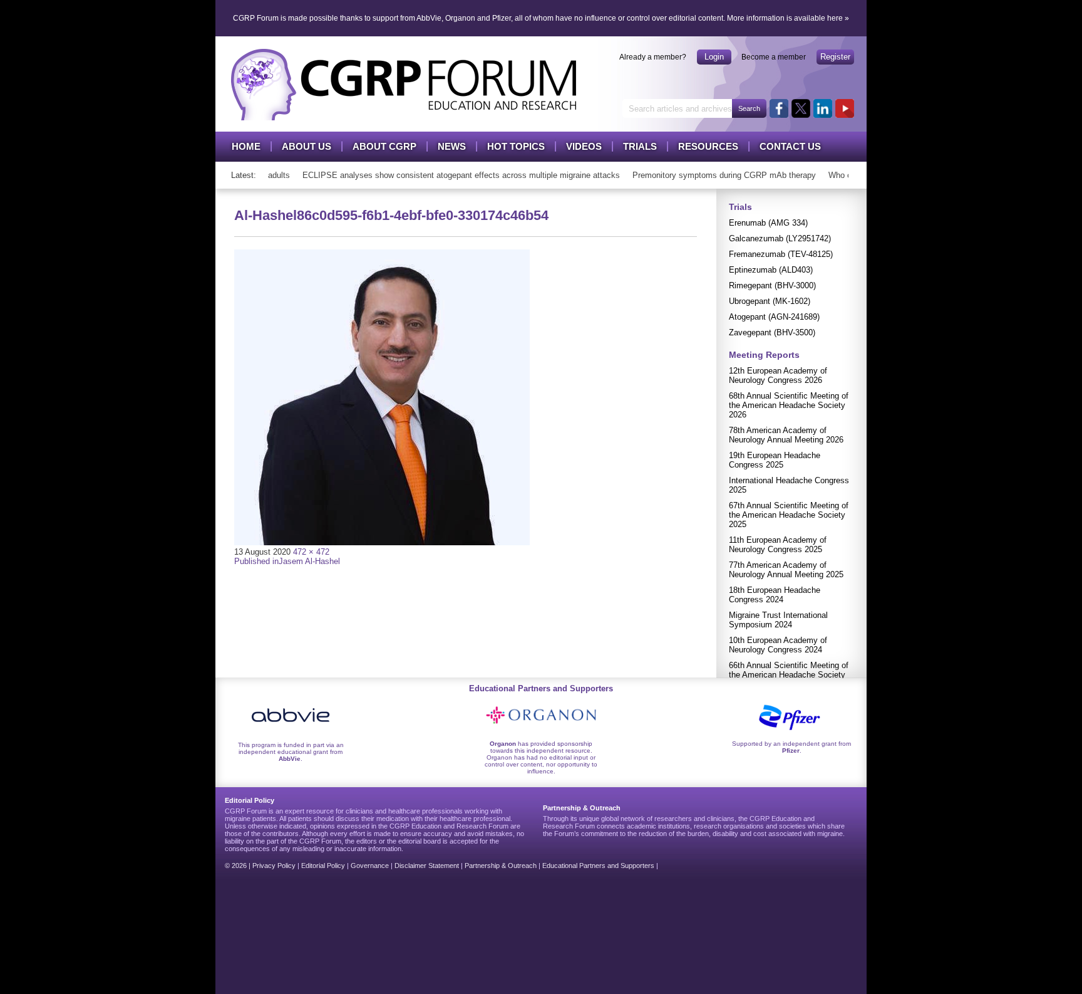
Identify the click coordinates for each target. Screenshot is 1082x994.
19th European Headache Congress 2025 (774, 460)
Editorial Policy (323, 865)
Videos (584, 146)
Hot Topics (516, 146)
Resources (708, 146)
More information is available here (785, 18)
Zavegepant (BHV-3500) (772, 332)
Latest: (243, 175)
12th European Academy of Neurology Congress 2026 (778, 375)
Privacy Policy (274, 865)
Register (835, 56)
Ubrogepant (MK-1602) (769, 301)
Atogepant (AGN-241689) (774, 317)
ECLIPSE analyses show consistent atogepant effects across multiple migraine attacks (452, 175)
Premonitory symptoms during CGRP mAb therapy (715, 175)
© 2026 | (238, 865)
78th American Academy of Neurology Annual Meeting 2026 (786, 435)
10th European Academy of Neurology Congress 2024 (778, 645)
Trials (640, 146)
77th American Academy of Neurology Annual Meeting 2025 (786, 569)
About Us (306, 146)
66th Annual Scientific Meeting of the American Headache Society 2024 (788, 675)
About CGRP (384, 146)
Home (246, 146)
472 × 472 (311, 552)
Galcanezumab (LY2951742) (780, 238)
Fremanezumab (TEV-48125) (781, 254)
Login (714, 56)
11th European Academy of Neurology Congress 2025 (778, 544)
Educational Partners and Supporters (598, 865)
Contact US (790, 146)
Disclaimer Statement (426, 865)
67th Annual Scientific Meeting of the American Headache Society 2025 (788, 515)
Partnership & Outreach (501, 865)
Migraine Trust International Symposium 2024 (778, 619)
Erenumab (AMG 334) (768, 223)
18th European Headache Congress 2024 (774, 594)
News (452, 146)
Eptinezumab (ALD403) (771, 270)
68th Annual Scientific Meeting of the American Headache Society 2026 (788, 405)
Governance (370, 865)
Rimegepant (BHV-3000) (772, 285)
